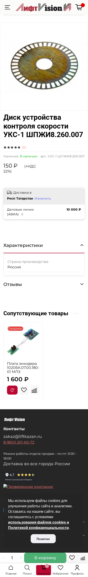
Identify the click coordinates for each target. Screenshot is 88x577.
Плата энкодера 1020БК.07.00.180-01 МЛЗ (23, 367)
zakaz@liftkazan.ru (22, 436)
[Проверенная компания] (44, 487)
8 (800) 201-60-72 (18, 442)
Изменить (43, 198)
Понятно (43, 539)
